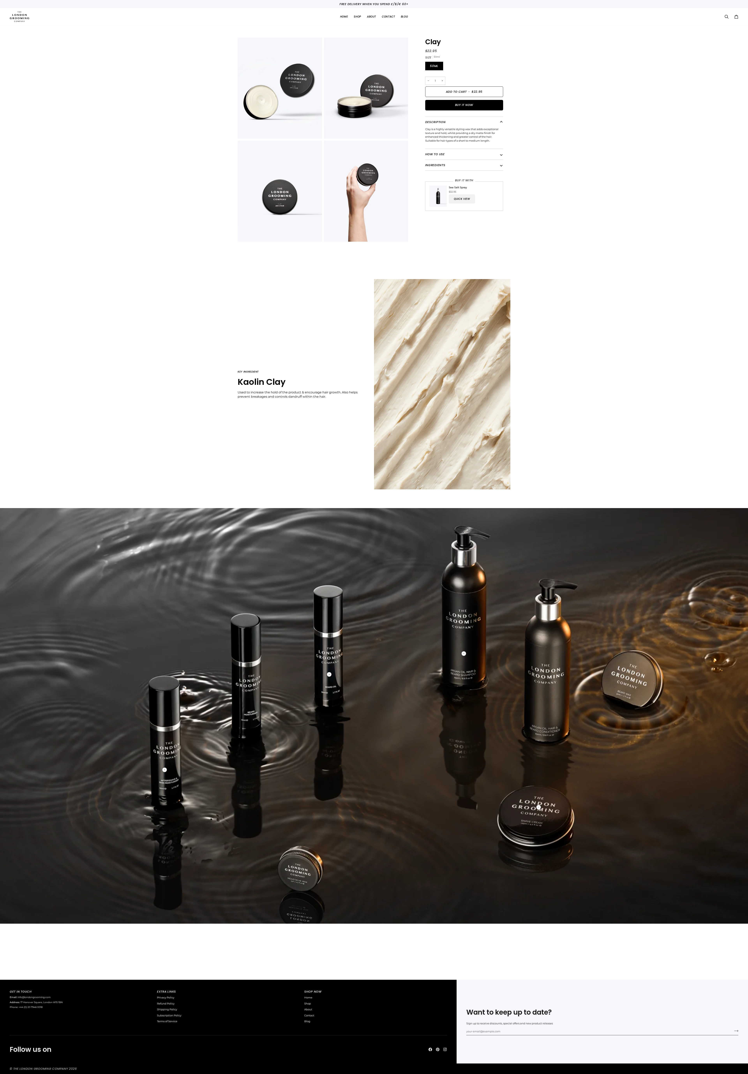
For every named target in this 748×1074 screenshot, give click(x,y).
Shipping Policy (167, 1009)
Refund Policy (166, 1003)
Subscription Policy (169, 1015)
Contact (309, 1015)
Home (308, 997)
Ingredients (435, 165)
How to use (435, 154)
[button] (357, 16)
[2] (463, 653)
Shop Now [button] (313, 991)
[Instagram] (445, 1049)
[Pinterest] (437, 1049)
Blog (307, 1021)
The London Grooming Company (40, 1069)
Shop (307, 1003)
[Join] (735, 1031)
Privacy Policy (165, 997)
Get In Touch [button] (21, 991)
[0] (164, 770)
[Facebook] (430, 1049)
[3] (538, 807)
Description (435, 122)
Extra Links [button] (166, 991)
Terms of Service (167, 1021)
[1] (329, 674)
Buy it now (464, 105)
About (308, 1009)
